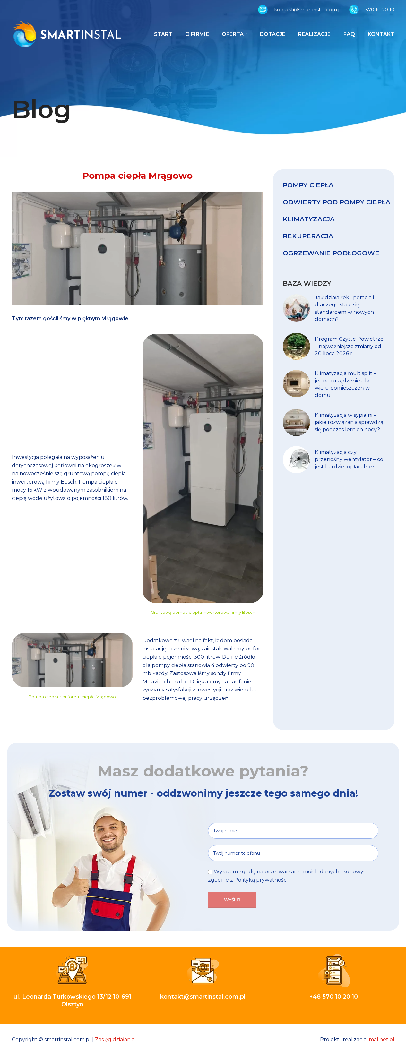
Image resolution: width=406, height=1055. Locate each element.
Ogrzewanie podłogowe (331, 253)
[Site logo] (67, 34)
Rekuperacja (308, 236)
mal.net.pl (381, 1039)
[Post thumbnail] (296, 308)
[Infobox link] (300, 9)
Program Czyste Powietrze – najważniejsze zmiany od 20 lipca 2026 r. (349, 346)
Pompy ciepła (308, 185)
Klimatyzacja (309, 219)
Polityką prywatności (261, 880)
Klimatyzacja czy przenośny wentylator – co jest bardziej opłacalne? (349, 459)
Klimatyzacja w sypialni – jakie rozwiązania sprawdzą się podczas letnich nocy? (349, 422)
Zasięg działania (114, 1039)
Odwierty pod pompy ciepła (336, 202)
